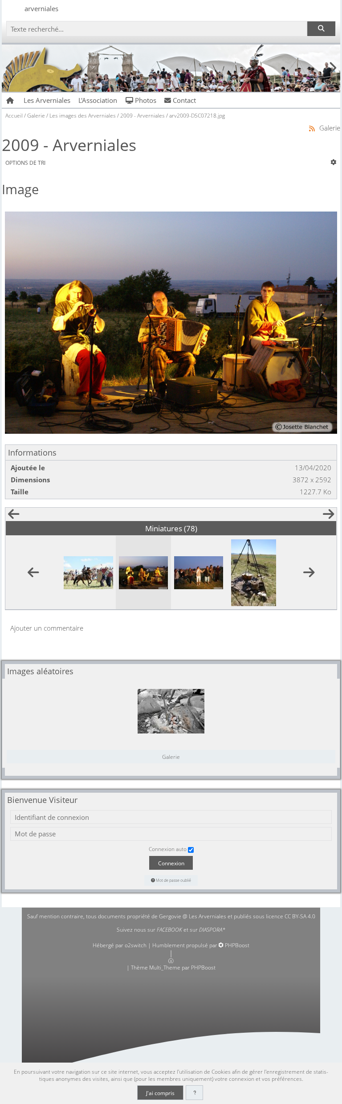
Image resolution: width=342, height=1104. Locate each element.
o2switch (136, 945)
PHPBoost (237, 945)
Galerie (171, 756)
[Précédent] (13, 516)
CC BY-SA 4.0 (300, 916)
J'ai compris (160, 1092)
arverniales (41, 8)
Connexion (171, 863)
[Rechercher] (321, 29)
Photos (144, 100)
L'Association (97, 100)
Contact (183, 100)
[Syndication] (312, 128)
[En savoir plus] (194, 1092)
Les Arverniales (47, 100)
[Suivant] (329, 516)
